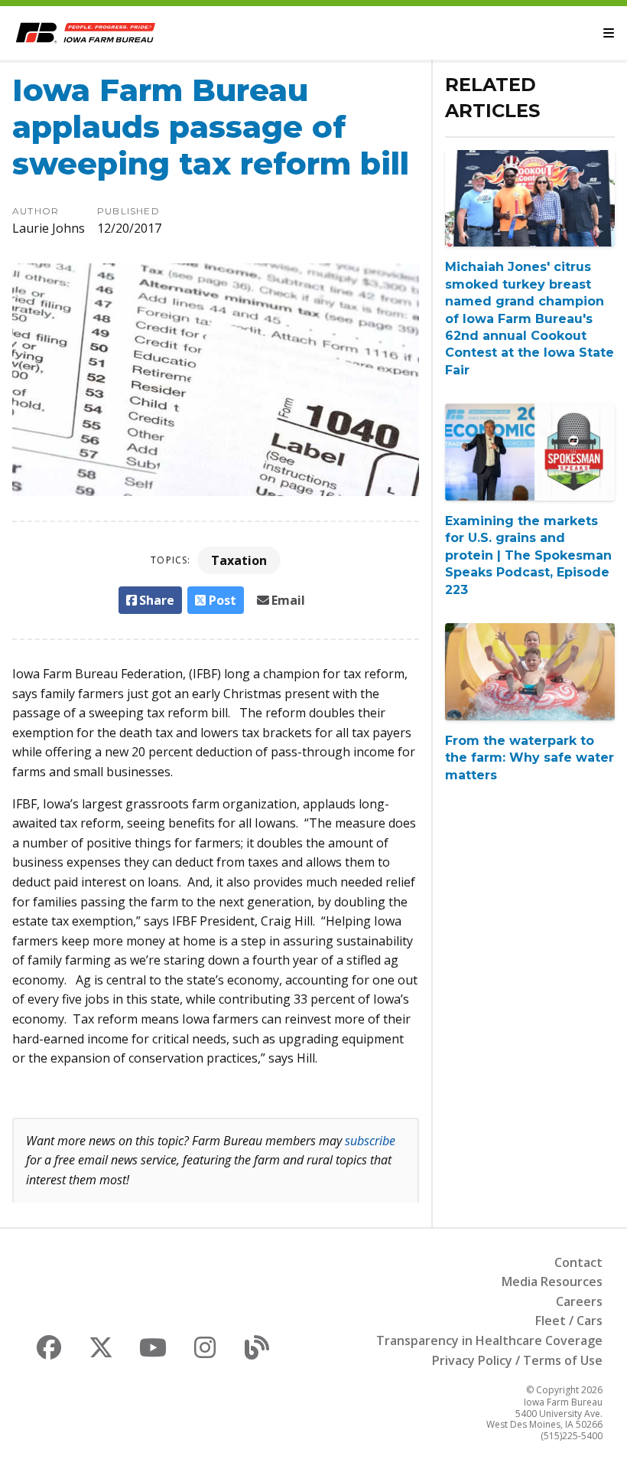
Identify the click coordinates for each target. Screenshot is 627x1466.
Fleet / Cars (569, 1320)
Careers (579, 1301)
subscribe (370, 1140)
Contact (578, 1262)
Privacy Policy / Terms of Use (517, 1360)
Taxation (239, 560)
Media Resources (552, 1281)
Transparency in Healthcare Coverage (489, 1340)
